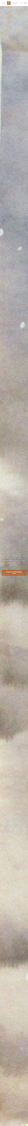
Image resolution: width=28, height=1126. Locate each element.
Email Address (6, 555)
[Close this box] (26, 545)
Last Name (5, 569)
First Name (5, 562)
